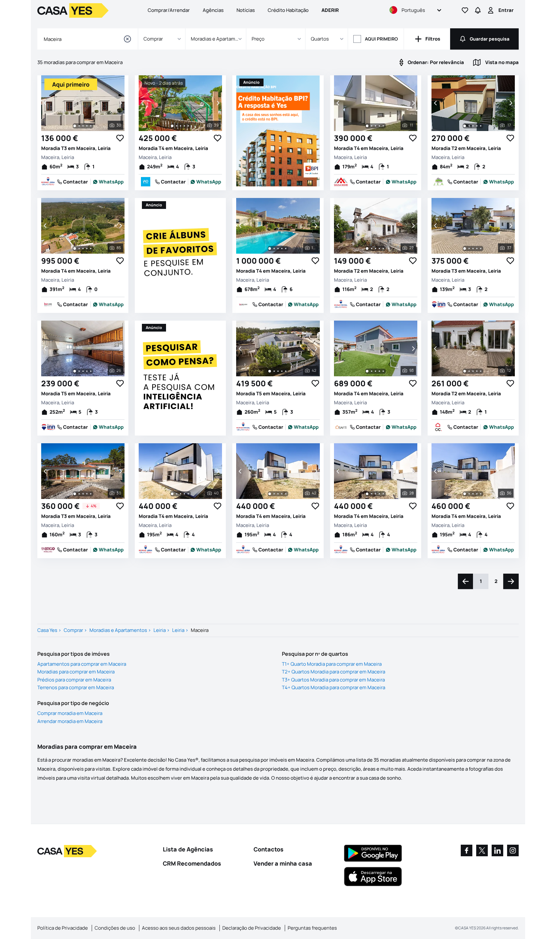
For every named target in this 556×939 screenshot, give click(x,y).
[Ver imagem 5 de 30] (90, 126)
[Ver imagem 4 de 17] (476, 126)
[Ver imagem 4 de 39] (184, 126)
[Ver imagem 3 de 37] (473, 248)
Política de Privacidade (62, 928)
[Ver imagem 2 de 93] (371, 371)
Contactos (268, 849)
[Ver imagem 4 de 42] (282, 371)
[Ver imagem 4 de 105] (282, 248)
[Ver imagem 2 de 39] (176, 126)
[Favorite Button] (120, 138)
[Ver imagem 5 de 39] (188, 126)
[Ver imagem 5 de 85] (90, 248)
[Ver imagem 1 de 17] (464, 126)
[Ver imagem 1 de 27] (367, 248)
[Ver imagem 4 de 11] (379, 126)
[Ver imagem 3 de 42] (278, 371)
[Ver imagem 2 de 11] (371, 126)
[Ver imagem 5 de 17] (480, 126)
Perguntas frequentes (312, 928)
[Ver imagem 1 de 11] (367, 126)
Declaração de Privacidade (251, 928)
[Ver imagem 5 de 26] (90, 371)
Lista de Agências (188, 849)
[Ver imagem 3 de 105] (278, 248)
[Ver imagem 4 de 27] (379, 248)
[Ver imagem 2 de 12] (469, 371)
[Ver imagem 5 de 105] (285, 248)
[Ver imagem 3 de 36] (473, 493)
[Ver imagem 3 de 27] (375, 248)
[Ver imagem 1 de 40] (172, 494)
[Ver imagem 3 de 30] (83, 126)
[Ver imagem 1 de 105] (269, 248)
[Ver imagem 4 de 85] (87, 248)
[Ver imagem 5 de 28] (383, 493)
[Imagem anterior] (45, 103)
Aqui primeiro (381, 39)
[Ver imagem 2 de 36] (469, 493)
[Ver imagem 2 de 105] (274, 248)
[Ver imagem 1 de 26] (74, 371)
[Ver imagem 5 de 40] (188, 493)
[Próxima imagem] (120, 103)
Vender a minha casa (283, 863)
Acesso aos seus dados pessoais (179, 928)
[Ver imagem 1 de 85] (74, 248)
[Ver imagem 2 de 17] (469, 126)
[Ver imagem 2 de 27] (371, 248)
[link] (108, 181)
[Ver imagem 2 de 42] (274, 371)
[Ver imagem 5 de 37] (480, 248)
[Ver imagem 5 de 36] (480, 493)
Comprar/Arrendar (169, 10)
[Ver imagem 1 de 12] (464, 371)
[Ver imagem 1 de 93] (367, 371)
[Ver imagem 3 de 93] (375, 371)
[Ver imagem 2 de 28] (371, 493)
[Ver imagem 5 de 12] (480, 371)
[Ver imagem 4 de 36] (476, 493)
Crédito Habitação (288, 10)
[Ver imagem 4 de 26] (87, 371)
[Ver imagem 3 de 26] (83, 371)
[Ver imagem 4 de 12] (476, 371)
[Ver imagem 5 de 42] (285, 371)
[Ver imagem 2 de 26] (79, 371)
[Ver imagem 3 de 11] (375, 126)
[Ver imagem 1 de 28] (367, 494)
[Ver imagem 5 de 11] (383, 126)
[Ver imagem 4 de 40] (184, 493)
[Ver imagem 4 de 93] (379, 371)
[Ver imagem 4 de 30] (87, 126)
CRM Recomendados (192, 863)
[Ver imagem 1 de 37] (464, 248)
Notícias (245, 10)
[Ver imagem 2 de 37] (469, 248)
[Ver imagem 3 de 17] (473, 126)
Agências (213, 10)
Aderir (330, 10)
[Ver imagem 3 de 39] (180, 126)
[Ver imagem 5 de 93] (383, 371)
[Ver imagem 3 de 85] (83, 248)
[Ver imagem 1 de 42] (269, 371)
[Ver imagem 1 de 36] (464, 494)
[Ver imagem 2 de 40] (176, 493)
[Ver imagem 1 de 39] (172, 126)
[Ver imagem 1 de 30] (74, 126)
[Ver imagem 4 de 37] (476, 248)
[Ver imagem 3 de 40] (180, 493)
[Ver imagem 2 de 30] (79, 126)
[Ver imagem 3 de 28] (375, 493)
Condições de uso (115, 928)
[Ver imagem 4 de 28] (379, 493)
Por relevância (436, 62)
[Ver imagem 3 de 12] (473, 371)
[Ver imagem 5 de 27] (383, 248)
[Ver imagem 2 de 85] (79, 248)
